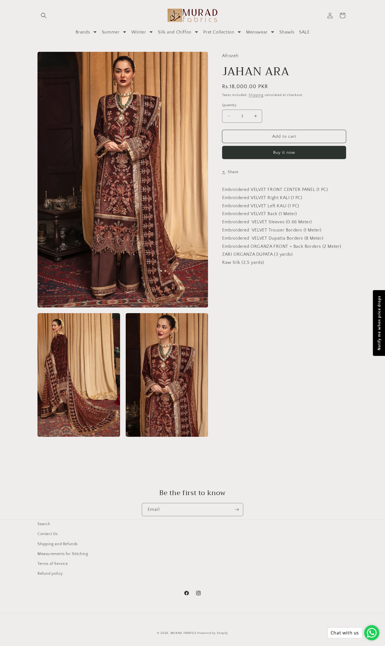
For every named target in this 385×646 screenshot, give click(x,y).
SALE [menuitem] (304, 32)
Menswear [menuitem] (257, 32)
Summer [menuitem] (111, 32)
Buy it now (284, 152)
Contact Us (47, 534)
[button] (43, 15)
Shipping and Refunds (57, 544)
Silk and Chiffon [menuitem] (175, 32)
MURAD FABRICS (183, 633)
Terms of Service (52, 563)
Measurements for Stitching (62, 553)
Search (43, 524)
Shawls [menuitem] (287, 32)
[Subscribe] (237, 509)
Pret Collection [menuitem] (218, 32)
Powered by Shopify (212, 633)
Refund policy (50, 573)
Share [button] (233, 172)
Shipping (256, 95)
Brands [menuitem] (83, 32)
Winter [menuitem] (138, 32)
